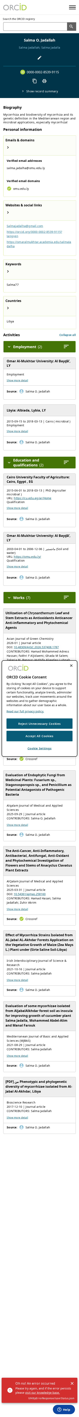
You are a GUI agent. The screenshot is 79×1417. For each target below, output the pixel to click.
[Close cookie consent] (71, 665)
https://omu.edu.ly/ (27, 557)
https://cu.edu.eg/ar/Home (32, 498)
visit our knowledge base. (42, 1393)
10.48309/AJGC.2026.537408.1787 (36, 647)
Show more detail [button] (17, 380)
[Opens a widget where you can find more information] (64, 1410)
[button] (67, 335)
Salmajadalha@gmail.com (25, 226)
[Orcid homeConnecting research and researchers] (15, 7)
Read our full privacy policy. (25, 711)
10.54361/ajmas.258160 (30, 894)
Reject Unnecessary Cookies (39, 723)
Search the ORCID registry (19, 19)
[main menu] (72, 7)
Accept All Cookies (39, 736)
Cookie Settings (40, 748)
